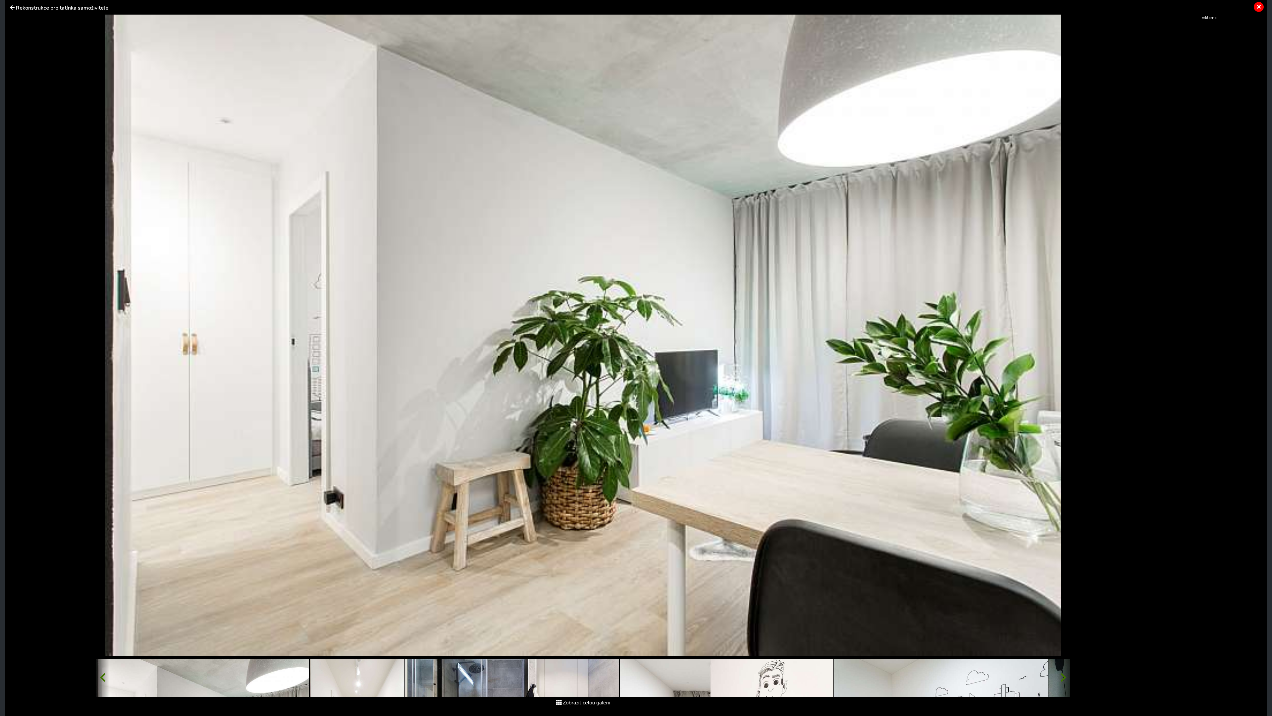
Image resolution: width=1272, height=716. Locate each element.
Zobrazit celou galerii (586, 702)
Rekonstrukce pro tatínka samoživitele (62, 8)
